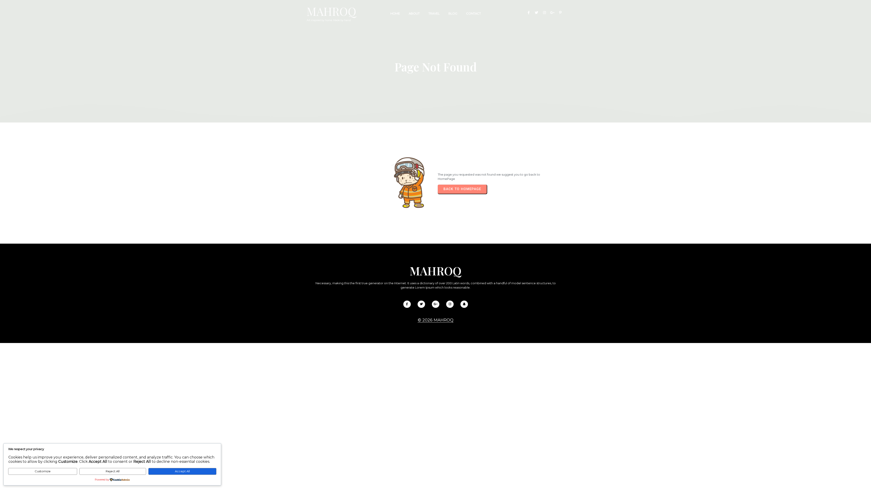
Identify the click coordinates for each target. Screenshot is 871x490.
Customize (43, 471)
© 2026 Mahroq (435, 320)
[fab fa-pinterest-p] (560, 13)
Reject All (113, 471)
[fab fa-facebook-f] (528, 13)
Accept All (182, 471)
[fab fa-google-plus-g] (552, 13)
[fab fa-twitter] (536, 13)
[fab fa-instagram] (544, 13)
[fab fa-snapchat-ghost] (464, 304)
